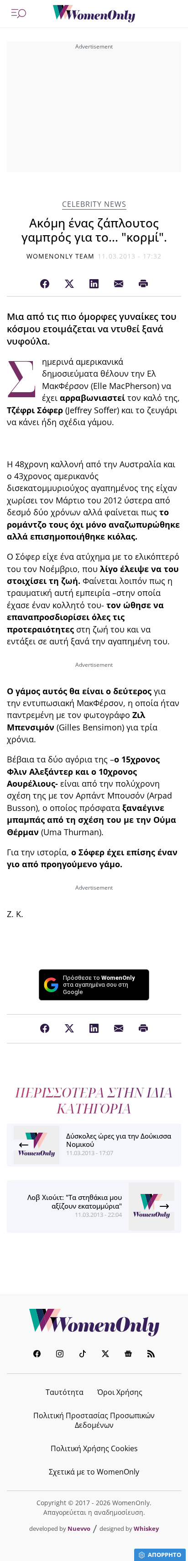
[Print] (143, 284)
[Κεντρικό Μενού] (19, 14)
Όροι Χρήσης (119, 1392)
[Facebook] (44, 284)
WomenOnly (94, 1322)
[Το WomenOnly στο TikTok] (82, 1354)
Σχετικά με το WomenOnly (94, 1472)
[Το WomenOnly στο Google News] (128, 1354)
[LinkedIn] (94, 284)
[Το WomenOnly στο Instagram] (59, 1354)
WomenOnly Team (60, 256)
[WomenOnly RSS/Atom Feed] (151, 1354)
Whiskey (146, 1528)
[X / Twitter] (69, 284)
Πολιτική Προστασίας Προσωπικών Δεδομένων (94, 1420)
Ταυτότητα (65, 1392)
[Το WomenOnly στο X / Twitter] (105, 1354)
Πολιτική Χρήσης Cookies (94, 1448)
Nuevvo (79, 1528)
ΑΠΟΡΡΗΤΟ (164, 1554)
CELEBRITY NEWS (94, 204)
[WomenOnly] (94, 13)
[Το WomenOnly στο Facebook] (36, 1354)
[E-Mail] (118, 284)
